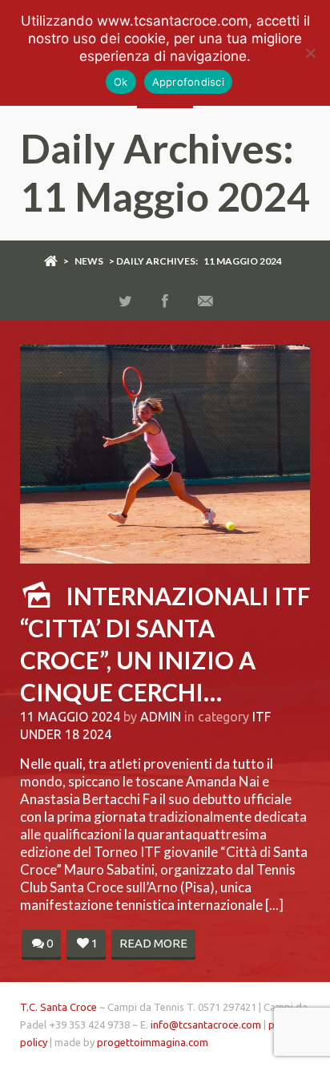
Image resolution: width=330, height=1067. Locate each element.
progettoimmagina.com (152, 1042)
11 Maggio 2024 (70, 716)
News (88, 261)
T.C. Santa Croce (58, 1006)
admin (160, 716)
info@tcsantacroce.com (206, 1024)
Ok (121, 81)
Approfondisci (188, 81)
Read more (153, 943)
